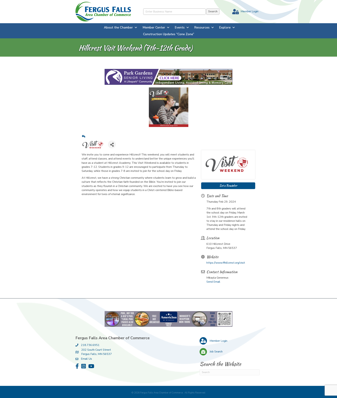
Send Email (213, 282)
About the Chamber (118, 27)
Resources (202, 27)
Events (180, 27)
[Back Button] (83, 136)
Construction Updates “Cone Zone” (168, 34)
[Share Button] (112, 144)
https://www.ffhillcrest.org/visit (225, 263)
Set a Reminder (228, 186)
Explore (225, 27)
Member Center (154, 27)
